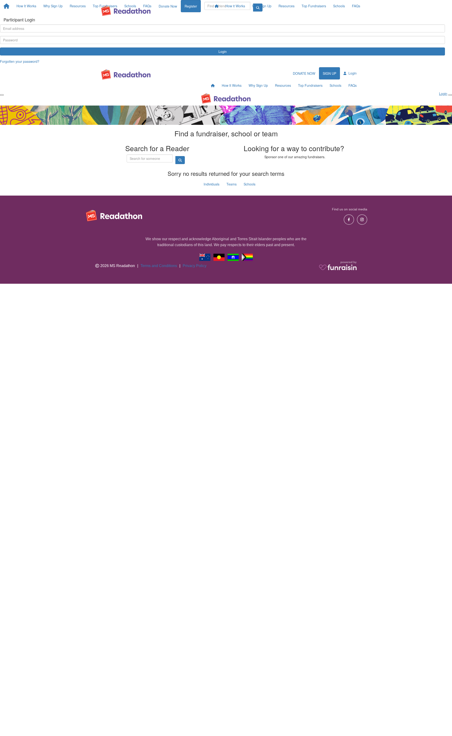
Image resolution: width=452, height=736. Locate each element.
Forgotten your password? (19, 61)
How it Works (235, 6)
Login (222, 51)
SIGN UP (329, 73)
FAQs (356, 6)
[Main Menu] (2, 95)
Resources (286, 6)
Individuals (211, 184)
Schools (339, 6)
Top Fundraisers (314, 6)
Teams (231, 184)
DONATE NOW (304, 73)
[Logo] (126, 10)
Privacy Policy (194, 266)
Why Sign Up (261, 6)
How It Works (232, 85)
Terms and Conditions (159, 266)
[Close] (450, 95)
